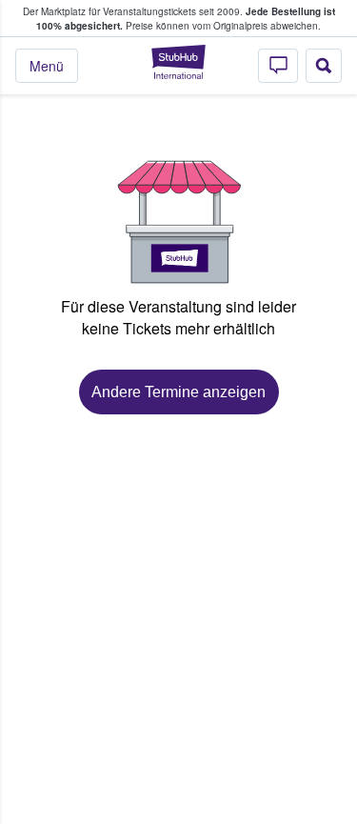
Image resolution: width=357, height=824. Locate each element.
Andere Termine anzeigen (178, 392)
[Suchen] (324, 66)
